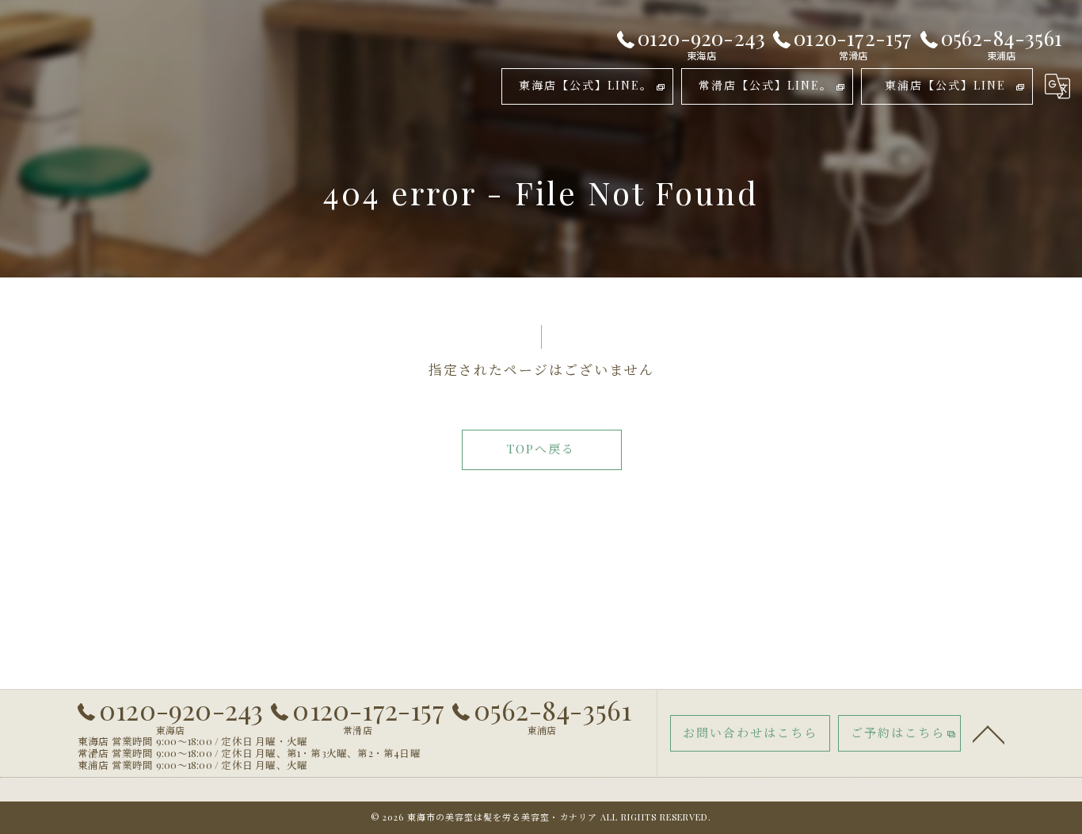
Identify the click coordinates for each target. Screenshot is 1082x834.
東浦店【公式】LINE (945, 85)
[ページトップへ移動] (988, 733)
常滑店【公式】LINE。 (765, 85)
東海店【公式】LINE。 (586, 85)
